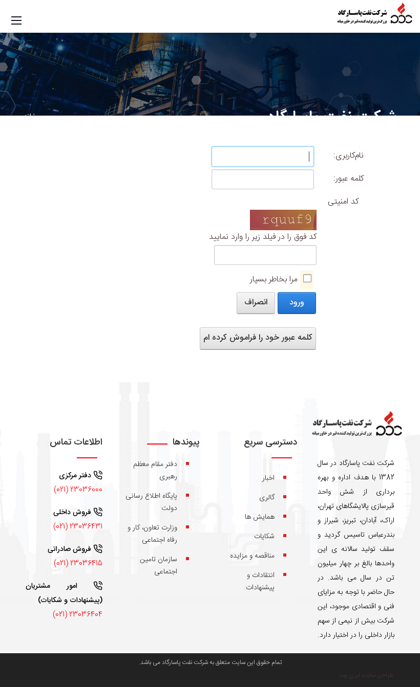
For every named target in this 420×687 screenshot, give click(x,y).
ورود (296, 302)
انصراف (255, 302)
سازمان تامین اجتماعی (158, 565)
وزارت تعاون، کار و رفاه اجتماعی (152, 534)
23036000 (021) (78, 490)
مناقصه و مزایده (252, 556)
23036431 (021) (77, 527)
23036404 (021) (77, 615)
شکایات (264, 536)
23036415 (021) (78, 564)
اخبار (268, 478)
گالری (267, 498)
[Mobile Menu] (16, 21)
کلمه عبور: (348, 179)
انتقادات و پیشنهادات (260, 581)
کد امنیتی (343, 202)
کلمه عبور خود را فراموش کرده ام (257, 338)
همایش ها (260, 517)
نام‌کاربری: (348, 156)
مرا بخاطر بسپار (274, 279)
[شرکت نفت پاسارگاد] (373, 17)
